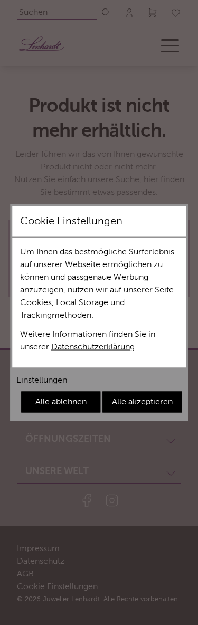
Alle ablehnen (61, 402)
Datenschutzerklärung (93, 347)
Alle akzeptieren (142, 402)
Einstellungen (41, 380)
